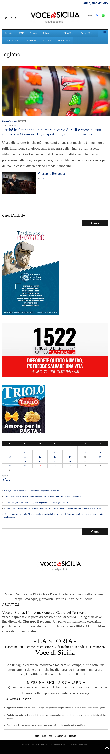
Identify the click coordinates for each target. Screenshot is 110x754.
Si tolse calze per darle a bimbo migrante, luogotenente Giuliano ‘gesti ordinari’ (36, 502)
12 (40, 457)
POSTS (45, 179)
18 (25, 461)
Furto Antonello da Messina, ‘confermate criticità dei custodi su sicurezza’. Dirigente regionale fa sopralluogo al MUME (53, 508)
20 (55, 461)
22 (85, 461)
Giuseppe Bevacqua (9, 121)
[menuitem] (9, 33)
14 (70, 457)
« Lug (6, 479)
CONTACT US (60, 736)
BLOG (44, 736)
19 (40, 461)
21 (70, 461)
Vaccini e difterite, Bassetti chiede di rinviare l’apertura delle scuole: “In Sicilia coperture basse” (43, 497)
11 (25, 457)
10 (10, 457)
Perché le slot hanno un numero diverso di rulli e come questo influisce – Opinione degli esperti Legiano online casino (51, 132)
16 (100, 457)
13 (55, 457)
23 (100, 461)
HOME (36, 736)
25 (25, 466)
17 (10, 461)
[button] (7, 17)
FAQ (50, 736)
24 (10, 466)
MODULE (72, 736)
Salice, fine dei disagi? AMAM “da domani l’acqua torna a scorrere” (32, 491)
